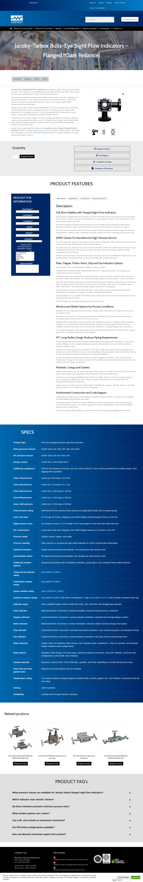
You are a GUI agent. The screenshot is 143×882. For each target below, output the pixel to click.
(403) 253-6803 (23, 862)
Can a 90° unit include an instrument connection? (38, 820)
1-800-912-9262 (30, 866)
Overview (17, 79)
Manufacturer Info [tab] (99, 198)
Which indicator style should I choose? (33, 799)
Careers (109, 3)
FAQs (45, 79)
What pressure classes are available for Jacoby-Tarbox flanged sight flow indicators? (57, 792)
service (29, 133)
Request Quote (27, 156)
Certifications (33, 3)
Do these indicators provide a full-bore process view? (40, 806)
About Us (93, 3)
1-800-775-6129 (30, 868)
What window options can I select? (31, 813)
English (119, 880)
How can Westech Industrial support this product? (39, 834)
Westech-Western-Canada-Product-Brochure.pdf (71, 859)
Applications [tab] (73, 198)
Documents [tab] (85, 198)
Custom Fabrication (42, 133)
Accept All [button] (135, 877)
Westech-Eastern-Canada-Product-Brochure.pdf (71, 865)
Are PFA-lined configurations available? (33, 827)
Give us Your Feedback (97, 8)
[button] (123, 94)
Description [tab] (61, 198)
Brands (101, 3)
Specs (36, 79)
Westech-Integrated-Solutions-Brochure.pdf (69, 870)
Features (27, 79)
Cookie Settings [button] (123, 877)
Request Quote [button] (20, 764)
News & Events (120, 3)
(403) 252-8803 (24, 860)
